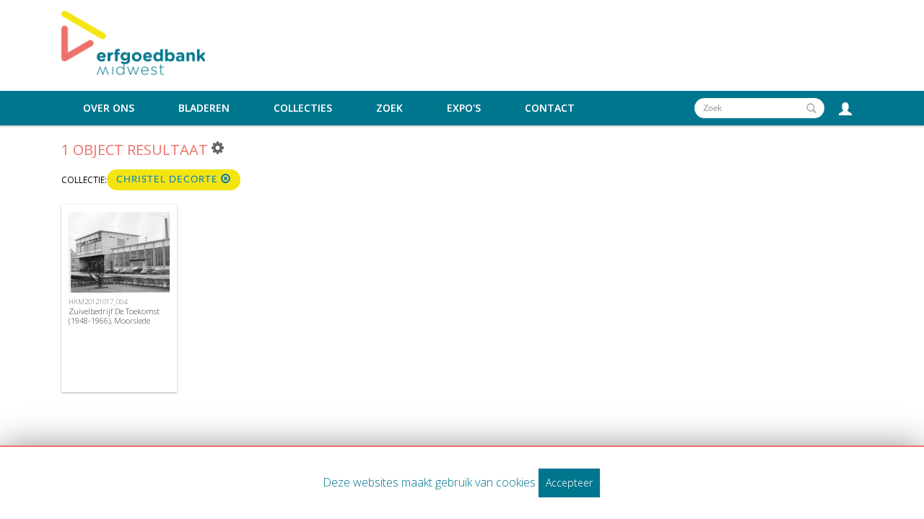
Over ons (108, 108)
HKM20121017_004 (98, 301)
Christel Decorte (168, 180)
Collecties (303, 108)
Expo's (464, 108)
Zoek (389, 108)
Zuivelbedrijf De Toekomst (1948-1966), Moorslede (114, 316)
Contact (550, 108)
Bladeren (204, 108)
